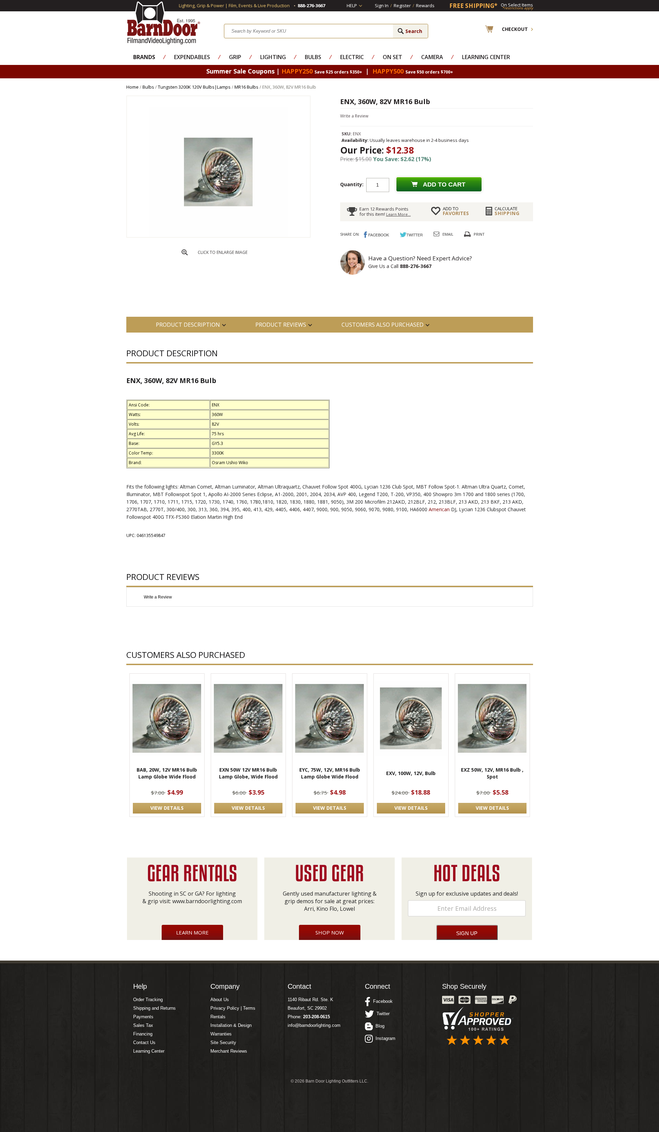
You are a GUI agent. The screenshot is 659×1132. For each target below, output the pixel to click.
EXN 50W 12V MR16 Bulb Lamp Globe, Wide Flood (248, 773)
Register (402, 5)
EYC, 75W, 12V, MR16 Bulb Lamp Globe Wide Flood (329, 773)
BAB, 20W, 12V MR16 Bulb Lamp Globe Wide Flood (167, 773)
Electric (352, 57)
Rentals (218, 1016)
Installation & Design (231, 1025)
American (439, 509)
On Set (392, 57)
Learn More (192, 932)
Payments (143, 1016)
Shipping (507, 210)
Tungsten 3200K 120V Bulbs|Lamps (194, 87)
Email (447, 234)
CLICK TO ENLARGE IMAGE (222, 252)
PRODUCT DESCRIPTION (188, 324)
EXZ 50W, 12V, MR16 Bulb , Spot (492, 773)
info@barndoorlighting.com (314, 1025)
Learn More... (398, 214)
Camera (432, 57)
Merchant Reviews (228, 1051)
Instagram (384, 1038)
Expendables (192, 57)
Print (479, 234)
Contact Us (144, 1042)
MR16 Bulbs (246, 87)
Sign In (382, 5)
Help (352, 5)
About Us (219, 999)
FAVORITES (456, 210)
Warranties (221, 1033)
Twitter (382, 1013)
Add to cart (444, 184)
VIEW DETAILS (167, 808)
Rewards (425, 5)
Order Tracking (148, 999)
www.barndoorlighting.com (207, 901)
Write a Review (354, 116)
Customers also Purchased (383, 324)
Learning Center (486, 57)
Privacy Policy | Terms (232, 1008)
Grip (235, 57)
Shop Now (329, 932)
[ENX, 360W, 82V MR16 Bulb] (218, 235)
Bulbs (313, 57)
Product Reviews (280, 324)
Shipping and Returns (154, 1008)
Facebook (381, 1001)
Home (132, 87)
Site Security (223, 1042)
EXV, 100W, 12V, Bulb (411, 773)
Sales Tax (143, 1025)
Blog (378, 1026)
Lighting (273, 57)
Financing (142, 1033)
